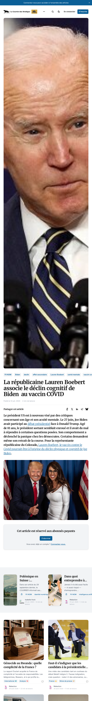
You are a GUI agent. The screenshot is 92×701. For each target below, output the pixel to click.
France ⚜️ (53, 681)
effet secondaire (40, 374)
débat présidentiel (39, 424)
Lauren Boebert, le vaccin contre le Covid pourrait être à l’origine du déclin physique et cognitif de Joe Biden (45, 449)
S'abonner (46, 538)
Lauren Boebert (57, 374)
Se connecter (69, 11)
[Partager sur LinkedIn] (77, 409)
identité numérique (41, 594)
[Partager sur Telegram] (81, 409)
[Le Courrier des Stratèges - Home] (21, 11)
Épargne (41, 34)
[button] (52, 12)
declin (26, 374)
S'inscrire (83, 11)
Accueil (41, 17)
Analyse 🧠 (24, 681)
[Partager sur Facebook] (67, 409)
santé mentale (74, 374)
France (41, 26)
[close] (89, 2)
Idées (40, 30)
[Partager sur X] (72, 409)
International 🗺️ (10, 681)
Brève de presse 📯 (67, 681)
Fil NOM (8, 374)
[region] (44, 12)
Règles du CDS (44, 43)
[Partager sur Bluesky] (86, 409)
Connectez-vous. (58, 544)
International (43, 21)
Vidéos (41, 39)
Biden (17, 374)
